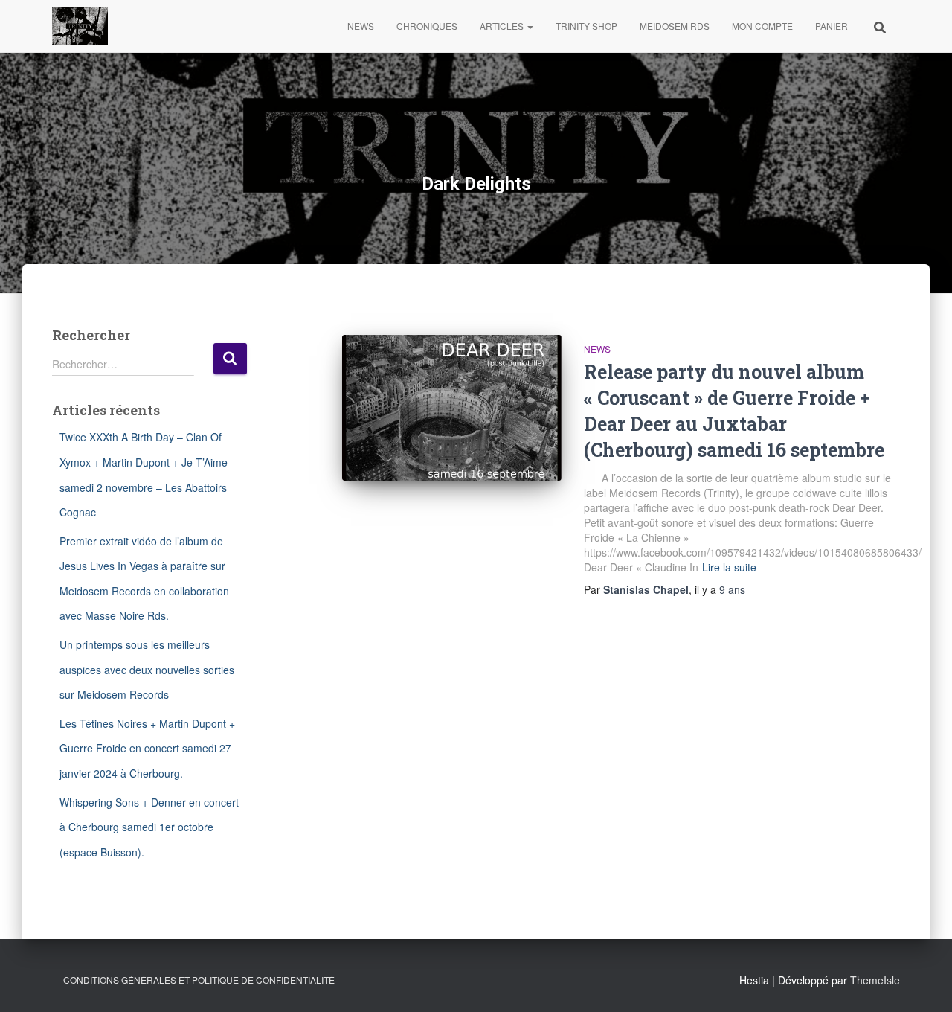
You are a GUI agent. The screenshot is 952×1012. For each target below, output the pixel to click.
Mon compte (762, 25)
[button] (529, 25)
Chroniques (426, 25)
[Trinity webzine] (80, 26)
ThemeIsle (875, 980)
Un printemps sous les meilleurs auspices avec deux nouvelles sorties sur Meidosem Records (147, 669)
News (360, 25)
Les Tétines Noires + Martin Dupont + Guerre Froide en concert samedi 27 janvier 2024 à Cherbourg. (147, 748)
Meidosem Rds (675, 25)
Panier (831, 25)
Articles (503, 25)
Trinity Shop (586, 25)
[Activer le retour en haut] (923, 982)
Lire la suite (729, 567)
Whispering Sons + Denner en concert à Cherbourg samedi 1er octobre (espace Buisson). (149, 827)
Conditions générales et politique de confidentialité (199, 979)
